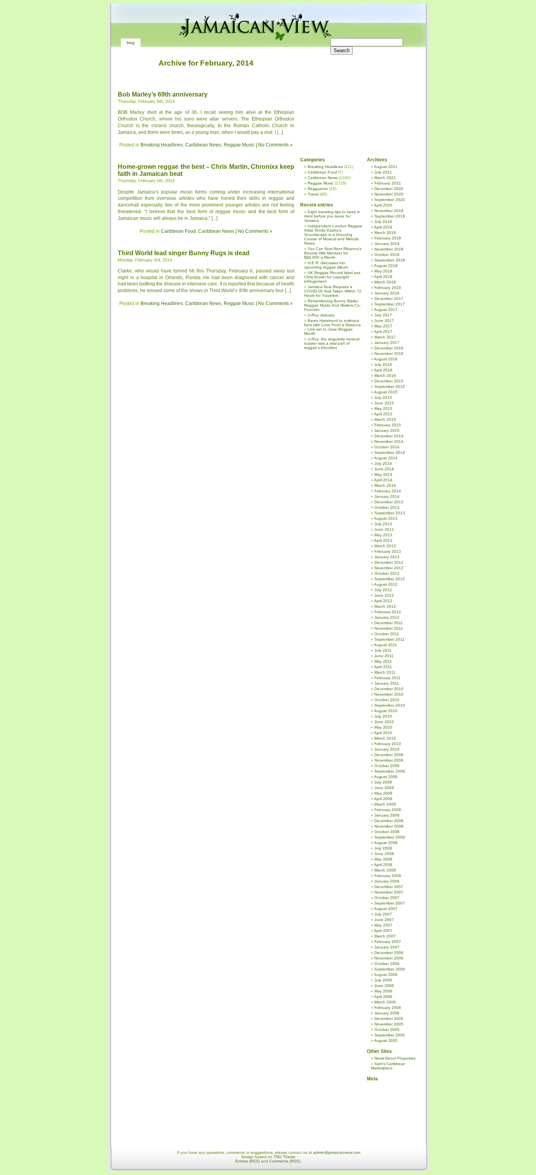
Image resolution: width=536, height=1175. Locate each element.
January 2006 (386, 1013)
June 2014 (384, 469)
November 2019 (388, 210)
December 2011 (388, 623)
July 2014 (383, 463)
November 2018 (388, 249)
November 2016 (388, 353)
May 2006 (383, 991)
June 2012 (384, 595)
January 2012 (386, 617)
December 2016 (388, 348)
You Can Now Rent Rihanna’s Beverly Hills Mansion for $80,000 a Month (332, 253)
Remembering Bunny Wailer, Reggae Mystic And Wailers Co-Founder (332, 305)
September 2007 (389, 903)
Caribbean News (203, 145)
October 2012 (386, 573)
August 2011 (385, 645)
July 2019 (383, 221)
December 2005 (388, 1018)
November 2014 (388, 441)
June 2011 (384, 656)
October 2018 (386, 254)
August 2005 (385, 1040)
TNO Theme (284, 1157)
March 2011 (385, 672)
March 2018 (385, 282)
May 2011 (383, 661)
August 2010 (385, 711)
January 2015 (386, 430)
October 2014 (386, 447)
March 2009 (385, 804)
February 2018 (387, 287)
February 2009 (387, 810)
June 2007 (384, 919)
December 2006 (388, 952)
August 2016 (385, 359)
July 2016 (383, 364)
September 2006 (389, 969)
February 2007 (387, 941)
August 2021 (385, 166)
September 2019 (389, 216)
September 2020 (389, 199)
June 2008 (384, 854)
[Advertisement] (357, 98)
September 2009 (389, 771)
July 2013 (383, 524)
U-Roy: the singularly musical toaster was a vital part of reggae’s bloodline (331, 343)
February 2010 (387, 744)
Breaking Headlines (161, 145)
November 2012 (388, 568)
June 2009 (384, 788)
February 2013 (387, 551)
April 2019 (383, 227)
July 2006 (383, 980)
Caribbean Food (178, 231)
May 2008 (383, 859)
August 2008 (385, 843)
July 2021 (383, 172)
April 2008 (383, 865)
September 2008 (389, 837)
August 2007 (385, 908)
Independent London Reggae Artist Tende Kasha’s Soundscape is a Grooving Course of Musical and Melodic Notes (333, 234)
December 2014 (388, 436)
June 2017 (384, 320)
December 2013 (388, 502)
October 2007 (386, 897)
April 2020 (383, 205)
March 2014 (385, 485)
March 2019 (385, 232)
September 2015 (389, 386)
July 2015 (383, 397)
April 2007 (383, 930)
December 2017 (388, 298)
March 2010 (385, 738)
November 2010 (388, 694)
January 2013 (386, 557)
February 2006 (387, 1007)
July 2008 (383, 848)
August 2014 (385, 458)
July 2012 (383, 590)
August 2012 (385, 584)
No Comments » (275, 145)
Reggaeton (318, 188)
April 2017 (383, 331)
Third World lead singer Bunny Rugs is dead (184, 253)
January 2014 (386, 496)
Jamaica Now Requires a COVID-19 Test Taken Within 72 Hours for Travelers (332, 291)
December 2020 (388, 188)
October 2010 (386, 700)
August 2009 (385, 777)
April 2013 (383, 540)
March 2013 (385, 546)
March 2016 (385, 375)
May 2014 (383, 474)
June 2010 (384, 722)
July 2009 (383, 782)
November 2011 (388, 628)
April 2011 (383, 667)
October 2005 (386, 1029)
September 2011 (389, 639)
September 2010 (389, 705)
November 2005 (388, 1024)
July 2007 (383, 914)
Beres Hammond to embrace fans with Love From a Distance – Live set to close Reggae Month (332, 327)
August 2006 (385, 974)
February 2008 (387, 875)
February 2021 (387, 183)
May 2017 (383, 326)
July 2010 (383, 716)
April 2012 (383, 601)
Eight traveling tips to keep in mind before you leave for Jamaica (332, 216)
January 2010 (386, 749)
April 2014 (383, 480)
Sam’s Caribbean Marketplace (388, 1066)
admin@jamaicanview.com (336, 1152)
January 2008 (386, 881)
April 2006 (383, 996)
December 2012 (388, 562)
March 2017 (385, 337)
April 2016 (383, 370)
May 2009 (383, 793)
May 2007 (383, 925)
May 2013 (383, 535)
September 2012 (389, 579)
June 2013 (384, 529)
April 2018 (383, 276)
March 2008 (385, 870)
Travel (313, 194)
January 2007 (386, 947)
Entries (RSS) (247, 1161)
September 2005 (389, 1035)
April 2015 (383, 414)
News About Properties (395, 1058)
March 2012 (385, 606)
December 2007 (388, 886)
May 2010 (383, 727)
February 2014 (387, 491)
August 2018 (385, 265)
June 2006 (384, 985)
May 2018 (383, 271)
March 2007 (385, 936)
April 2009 (383, 799)
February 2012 (387, 612)
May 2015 (383, 408)
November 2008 (388, 826)
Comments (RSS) (284, 1161)
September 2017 (389, 304)
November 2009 (388, 760)
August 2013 (385, 518)
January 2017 (386, 342)
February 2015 (387, 425)
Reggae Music (239, 145)
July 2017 (383, 315)
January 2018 (386, 293)
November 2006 (388, 958)
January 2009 (386, 815)
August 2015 (385, 392)
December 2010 (388, 689)
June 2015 (384, 403)
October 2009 (386, 766)
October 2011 (386, 634)
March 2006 (385, 1002)
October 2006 (386, 963)
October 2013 (386, 507)
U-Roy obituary (321, 315)
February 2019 (387, 238)
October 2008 (386, 832)
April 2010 (383, 733)
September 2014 (389, 452)
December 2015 (388, 381)
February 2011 (387, 678)
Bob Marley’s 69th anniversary (163, 94)
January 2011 (386, 683)
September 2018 (389, 260)
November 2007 (388, 892)
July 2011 (383, 650)
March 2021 (385, 177)
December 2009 (388, 755)
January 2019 (386, 243)
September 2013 (389, 513)
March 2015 (385, 419)
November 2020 (388, 194)
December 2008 (388, 821)
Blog (131, 42)
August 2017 (385, 309)
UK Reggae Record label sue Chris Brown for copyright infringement (332, 276)
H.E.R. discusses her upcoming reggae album (326, 265)
